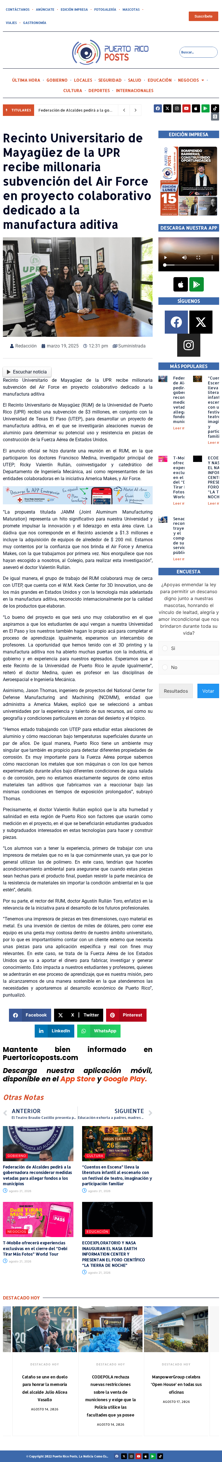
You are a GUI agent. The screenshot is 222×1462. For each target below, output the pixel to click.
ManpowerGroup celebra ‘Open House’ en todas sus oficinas (176, 1384)
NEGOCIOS (188, 80)
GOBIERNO (57, 80)
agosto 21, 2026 (19, 1191)
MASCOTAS (131, 9)
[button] (30, 1015)
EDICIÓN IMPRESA (74, 9)
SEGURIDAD (110, 80)
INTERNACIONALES (134, 90)
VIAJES (11, 23)
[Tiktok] (215, 108)
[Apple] (196, 108)
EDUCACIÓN (160, 80)
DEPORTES (99, 90)
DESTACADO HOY (44, 1364)
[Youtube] (186, 108)
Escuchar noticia (30, 372)
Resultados (176, 691)
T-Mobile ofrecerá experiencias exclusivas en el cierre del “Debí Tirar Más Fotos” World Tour (35, 1248)
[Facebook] (158, 108)
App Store (77, 1079)
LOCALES (83, 80)
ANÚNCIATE (45, 9)
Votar (208, 691)
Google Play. (125, 1079)
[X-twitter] (167, 108)
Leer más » (183, 428)
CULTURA (72, 90)
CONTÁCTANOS (17, 9)
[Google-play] (205, 108)
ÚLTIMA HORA (26, 80)
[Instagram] (177, 108)
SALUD (134, 80)
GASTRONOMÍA (34, 23)
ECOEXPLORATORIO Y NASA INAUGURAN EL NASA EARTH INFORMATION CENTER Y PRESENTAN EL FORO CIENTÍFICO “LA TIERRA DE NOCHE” (113, 1254)
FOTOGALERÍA (105, 9)
